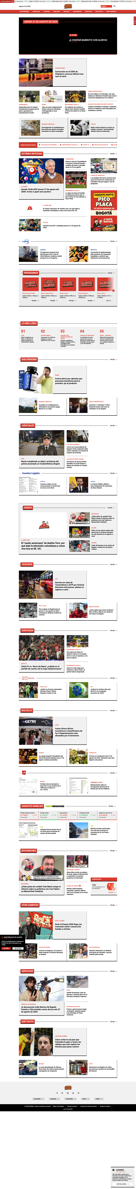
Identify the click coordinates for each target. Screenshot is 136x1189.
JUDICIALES (36, 11)
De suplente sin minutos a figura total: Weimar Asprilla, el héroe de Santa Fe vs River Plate (75, 110)
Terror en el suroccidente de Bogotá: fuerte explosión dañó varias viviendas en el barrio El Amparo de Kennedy (77, 443)
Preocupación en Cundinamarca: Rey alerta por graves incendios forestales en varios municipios (53, 129)
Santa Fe (86, 145)
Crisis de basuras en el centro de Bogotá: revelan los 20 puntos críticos (102, 540)
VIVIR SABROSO (111, 11)
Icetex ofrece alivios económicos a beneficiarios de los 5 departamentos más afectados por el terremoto (68, 725)
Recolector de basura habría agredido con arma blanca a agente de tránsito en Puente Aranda (77, 457)
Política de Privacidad (58, 1099)
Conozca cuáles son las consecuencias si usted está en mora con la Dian (50, 479)
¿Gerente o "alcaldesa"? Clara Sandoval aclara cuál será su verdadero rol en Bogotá (99, 400)
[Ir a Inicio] (68, 6)
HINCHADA (56, 11)
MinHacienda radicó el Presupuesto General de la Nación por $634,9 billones (100, 780)
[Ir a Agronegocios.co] (55, 799)
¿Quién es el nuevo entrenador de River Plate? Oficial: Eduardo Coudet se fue (51, 684)
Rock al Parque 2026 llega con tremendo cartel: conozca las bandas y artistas (68, 919)
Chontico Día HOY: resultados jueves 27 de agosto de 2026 (61, 227)
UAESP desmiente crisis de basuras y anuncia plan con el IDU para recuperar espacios (77, 987)
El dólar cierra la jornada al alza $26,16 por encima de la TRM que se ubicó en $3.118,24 (50, 780)
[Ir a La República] (23, 766)
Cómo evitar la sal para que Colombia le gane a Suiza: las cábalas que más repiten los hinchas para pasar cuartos (68, 1036)
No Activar (18, 948)
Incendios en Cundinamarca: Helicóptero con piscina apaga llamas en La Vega (49, 400)
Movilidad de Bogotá (101, 145)
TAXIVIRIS (46, 11)
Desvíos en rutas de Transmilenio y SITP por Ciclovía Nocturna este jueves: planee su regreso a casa (69, 579)
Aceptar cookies (121, 1184)
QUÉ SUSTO (99, 11)
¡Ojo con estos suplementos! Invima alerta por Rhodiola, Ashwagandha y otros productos (52, 110)
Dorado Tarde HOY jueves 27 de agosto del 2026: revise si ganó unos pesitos (40, 190)
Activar (6, 948)
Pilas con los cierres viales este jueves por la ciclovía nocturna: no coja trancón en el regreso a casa (102, 526)
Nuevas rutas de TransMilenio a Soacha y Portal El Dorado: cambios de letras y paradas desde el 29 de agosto (75, 164)
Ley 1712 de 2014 (67, 1102)
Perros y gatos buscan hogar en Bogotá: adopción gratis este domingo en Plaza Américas (77, 1005)
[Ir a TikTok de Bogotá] (73, 1086)
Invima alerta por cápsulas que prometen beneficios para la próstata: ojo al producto (68, 373)
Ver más (112, 154)
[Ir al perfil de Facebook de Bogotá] (57, 1086)
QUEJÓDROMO (24, 11)
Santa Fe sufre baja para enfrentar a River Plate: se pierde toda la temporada (76, 663)
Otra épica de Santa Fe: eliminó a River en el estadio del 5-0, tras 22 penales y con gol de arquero (77, 648)
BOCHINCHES (77, 11)
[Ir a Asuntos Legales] (30, 466)
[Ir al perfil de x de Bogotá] (62, 1086)
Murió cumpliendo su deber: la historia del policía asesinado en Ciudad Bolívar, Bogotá (27, 333)
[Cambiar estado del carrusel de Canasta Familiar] (12, 1)
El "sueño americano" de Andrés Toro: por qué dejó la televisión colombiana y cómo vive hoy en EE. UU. (61, 209)
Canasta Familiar (6, 1)
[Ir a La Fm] (25, 241)
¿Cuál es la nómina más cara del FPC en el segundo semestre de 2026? (101, 684)
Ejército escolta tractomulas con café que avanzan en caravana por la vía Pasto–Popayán (100, 824)
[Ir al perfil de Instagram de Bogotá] (68, 1086)
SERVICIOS (88, 11)
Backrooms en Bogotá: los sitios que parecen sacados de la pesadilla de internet (101, 1062)
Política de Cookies (122, 1180)
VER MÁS (34, 300)
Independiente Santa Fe (70, 145)
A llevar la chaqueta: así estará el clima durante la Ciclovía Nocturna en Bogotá (51, 945)
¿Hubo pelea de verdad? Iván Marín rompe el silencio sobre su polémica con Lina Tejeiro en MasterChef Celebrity (102, 512)
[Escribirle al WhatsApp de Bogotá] (78, 1086)
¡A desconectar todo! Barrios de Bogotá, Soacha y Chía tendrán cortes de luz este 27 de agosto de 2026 (40, 1002)
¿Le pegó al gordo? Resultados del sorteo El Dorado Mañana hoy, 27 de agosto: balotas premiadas (51, 751)
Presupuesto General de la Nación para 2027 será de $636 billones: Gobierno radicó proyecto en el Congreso (51, 255)
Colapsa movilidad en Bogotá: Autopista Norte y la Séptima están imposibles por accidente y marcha (102, 108)
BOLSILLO (67, 11)
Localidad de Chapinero (49, 145)
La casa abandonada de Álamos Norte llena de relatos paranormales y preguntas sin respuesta (51, 1062)
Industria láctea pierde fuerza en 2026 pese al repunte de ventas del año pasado (50, 824)
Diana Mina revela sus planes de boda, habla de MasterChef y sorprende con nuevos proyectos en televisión (77, 868)
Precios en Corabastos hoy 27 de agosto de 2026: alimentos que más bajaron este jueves (101, 751)
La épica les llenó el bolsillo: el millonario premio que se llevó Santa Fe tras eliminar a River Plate (75, 196)
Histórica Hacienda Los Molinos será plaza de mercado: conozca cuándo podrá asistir (100, 945)
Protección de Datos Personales (89, 1099)
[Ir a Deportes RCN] (28, 671)
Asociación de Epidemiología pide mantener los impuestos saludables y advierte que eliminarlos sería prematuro (101, 255)
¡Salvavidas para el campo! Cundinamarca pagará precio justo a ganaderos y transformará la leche (29, 110)
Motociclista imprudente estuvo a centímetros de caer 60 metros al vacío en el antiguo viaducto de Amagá (107, 333)
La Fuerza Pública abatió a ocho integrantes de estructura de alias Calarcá (101, 479)
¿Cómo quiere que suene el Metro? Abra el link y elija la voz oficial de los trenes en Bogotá (101, 605)
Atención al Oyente (72, 1099)
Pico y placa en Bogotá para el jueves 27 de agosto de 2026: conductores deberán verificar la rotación (50, 605)
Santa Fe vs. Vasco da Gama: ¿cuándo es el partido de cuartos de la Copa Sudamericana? (41, 660)
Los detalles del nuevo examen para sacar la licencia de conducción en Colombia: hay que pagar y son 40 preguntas (103, 180)
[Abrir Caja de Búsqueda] (115, 6)
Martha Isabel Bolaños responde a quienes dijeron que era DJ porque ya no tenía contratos (77, 884)
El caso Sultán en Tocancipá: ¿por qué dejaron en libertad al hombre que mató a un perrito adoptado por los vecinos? (102, 96)
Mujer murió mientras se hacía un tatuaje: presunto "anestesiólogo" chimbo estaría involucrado (102, 129)
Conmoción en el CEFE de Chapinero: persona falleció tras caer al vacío (69, 73)
